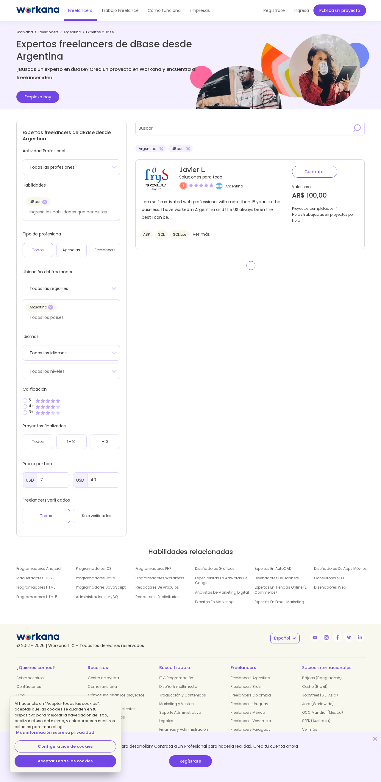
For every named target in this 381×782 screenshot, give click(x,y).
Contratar (315, 172)
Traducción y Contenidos (182, 695)
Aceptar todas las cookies (65, 761)
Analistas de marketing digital (222, 592)
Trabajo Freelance (120, 10)
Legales (166, 720)
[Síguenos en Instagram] (326, 637)
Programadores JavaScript (101, 587)
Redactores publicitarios (157, 596)
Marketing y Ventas (176, 703)
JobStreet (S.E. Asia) (320, 695)
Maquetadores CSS (34, 578)
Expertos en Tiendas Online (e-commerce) (281, 590)
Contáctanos (28, 686)
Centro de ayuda (103, 677)
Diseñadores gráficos (215, 568)
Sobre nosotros (30, 677)
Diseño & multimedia (178, 686)
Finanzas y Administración (183, 729)
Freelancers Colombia (251, 695)
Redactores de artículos (157, 587)
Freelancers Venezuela (251, 720)
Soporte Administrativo (180, 712)
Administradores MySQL (97, 596)
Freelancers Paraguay (251, 729)
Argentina (234, 186)
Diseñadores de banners (276, 578)
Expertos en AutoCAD (272, 568)
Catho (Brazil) (314, 686)
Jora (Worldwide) (318, 703)
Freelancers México (248, 712)
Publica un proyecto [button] (339, 10)
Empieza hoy (38, 97)
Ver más (201, 234)
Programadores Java (95, 578)
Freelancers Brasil (247, 686)
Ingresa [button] (301, 10)
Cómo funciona (164, 10)
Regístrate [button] (274, 10)
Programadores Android (38, 568)
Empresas (200, 10)
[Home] (38, 10)
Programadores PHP (153, 568)
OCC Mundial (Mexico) (322, 712)
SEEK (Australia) (316, 720)
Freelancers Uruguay (249, 703)
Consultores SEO (329, 578)
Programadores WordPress (159, 578)
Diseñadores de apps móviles (340, 568)
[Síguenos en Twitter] (348, 637)
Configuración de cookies (65, 746)
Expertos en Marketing (214, 601)
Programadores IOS (94, 568)
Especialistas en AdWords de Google (221, 580)
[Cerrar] (375, 739)
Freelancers (80, 10)
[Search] (357, 128)
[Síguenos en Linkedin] (360, 637)
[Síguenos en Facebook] (337, 637)
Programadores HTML (35, 587)
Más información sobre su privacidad (55, 732)
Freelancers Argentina (250, 677)
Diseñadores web (330, 587)
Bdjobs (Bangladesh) (322, 677)
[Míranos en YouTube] (314, 637)
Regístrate (190, 761)
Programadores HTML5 (36, 596)
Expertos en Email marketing (279, 601)
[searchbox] (69, 211)
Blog (20, 695)
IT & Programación (176, 677)
